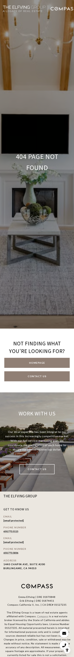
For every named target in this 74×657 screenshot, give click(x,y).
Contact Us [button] (37, 376)
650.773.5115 (10, 531)
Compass (42, 616)
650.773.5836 (10, 552)
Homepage (37, 362)
